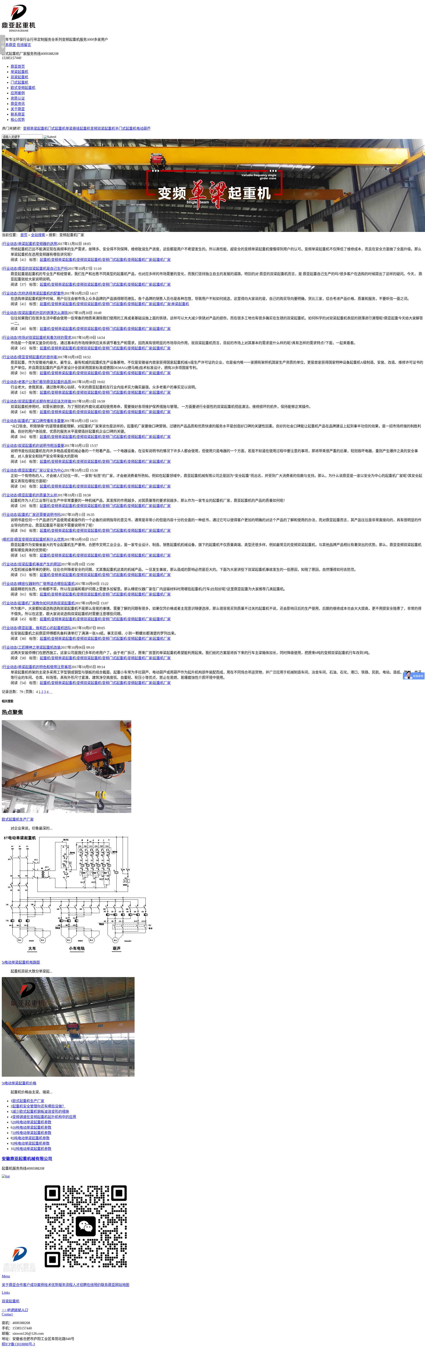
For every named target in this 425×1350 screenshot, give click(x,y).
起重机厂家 (162, 260)
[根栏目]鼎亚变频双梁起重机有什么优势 (33, 539)
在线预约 (94, 1285)
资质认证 (18, 98)
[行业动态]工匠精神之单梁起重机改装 (31, 647)
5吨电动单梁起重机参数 (31, 1138)
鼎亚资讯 (18, 104)
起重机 (45, 260)
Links (6, 1292)
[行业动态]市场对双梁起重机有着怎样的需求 (36, 337)
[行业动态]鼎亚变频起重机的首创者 (29, 357)
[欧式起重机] (18, 29)
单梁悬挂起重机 (78, 128)
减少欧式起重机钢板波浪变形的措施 (40, 1111)
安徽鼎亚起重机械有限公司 (27, 1158)
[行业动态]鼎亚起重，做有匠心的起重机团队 (36, 628)
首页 (23, 235)
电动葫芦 (143, 128)
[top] (6, 1176)
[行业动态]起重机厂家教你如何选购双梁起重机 (38, 603)
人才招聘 (80, 1285)
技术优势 (51, 1285)
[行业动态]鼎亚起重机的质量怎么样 (29, 495)
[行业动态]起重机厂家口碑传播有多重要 (33, 421)
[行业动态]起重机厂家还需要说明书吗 (31, 515)
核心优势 (18, 120)
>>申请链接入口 (15, 1310)
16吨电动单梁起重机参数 (31, 1127)
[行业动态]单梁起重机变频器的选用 (29, 244)
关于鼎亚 (18, 109)
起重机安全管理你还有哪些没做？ (39, 1106)
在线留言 (24, 45)
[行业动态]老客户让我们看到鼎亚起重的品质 (36, 382)
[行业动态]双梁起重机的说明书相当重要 (33, 445)
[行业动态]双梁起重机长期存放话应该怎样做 (36, 401)
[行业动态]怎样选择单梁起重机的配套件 (33, 293)
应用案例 (18, 93)
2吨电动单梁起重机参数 (32, 1149)
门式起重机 (19, 82)
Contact (7, 1314)
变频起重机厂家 (140, 260)
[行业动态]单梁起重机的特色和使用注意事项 (36, 667)
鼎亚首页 (18, 66)
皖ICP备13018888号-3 (18, 1344)
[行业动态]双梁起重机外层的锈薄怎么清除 (35, 313)
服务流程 (65, 1285)
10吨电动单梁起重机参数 (31, 1133)
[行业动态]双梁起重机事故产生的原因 (31, 564)
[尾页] (51, 692)
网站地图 (122, 1285)
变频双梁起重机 (102, 128)
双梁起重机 (19, 77)
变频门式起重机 (114, 260)
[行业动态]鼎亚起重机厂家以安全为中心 (33, 470)
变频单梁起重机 (35, 128)
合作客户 (23, 1285)
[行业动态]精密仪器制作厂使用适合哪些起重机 (38, 584)
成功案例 (37, 1285)
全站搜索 (38, 235)
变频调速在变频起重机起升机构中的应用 (44, 1117)
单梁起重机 (19, 72)
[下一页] (49, 692)
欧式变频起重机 (23, 88)
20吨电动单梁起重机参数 (31, 1122)
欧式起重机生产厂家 (28, 1101)
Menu (6, 1276)
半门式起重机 (125, 128)
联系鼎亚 (9, 45)
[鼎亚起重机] (19, 1272)
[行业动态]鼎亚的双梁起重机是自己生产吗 (35, 268)
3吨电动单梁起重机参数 (31, 1143)
